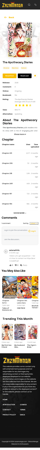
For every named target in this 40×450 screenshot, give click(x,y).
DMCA (22, 415)
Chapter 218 (7, 173)
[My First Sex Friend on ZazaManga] (7, 332)
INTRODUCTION (9, 404)
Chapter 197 (7, 194)
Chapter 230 (7, 163)
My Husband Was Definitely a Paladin (19, 348)
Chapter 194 (7, 204)
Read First (9, 76)
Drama (6, 68)
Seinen (23, 68)
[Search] (29, 4)
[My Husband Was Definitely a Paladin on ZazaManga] (20, 332)
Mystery (15, 68)
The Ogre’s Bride (31, 346)
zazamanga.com (21, 441)
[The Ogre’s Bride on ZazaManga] (32, 332)
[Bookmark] (35, 76)
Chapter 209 (7, 183)
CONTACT (7, 410)
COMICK (23, 404)
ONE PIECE (21, 308)
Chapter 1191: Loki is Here (22, 301)
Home (5, 399)
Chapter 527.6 (5, 301)
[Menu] (35, 4)
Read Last (25, 76)
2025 (16, 83)
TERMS (22, 410)
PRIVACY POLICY (9, 415)
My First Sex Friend (6, 346)
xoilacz (19, 426)
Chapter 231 (7, 153)
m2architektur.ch (12, 430)
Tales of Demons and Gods (7, 310)
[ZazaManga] (12, 5)
